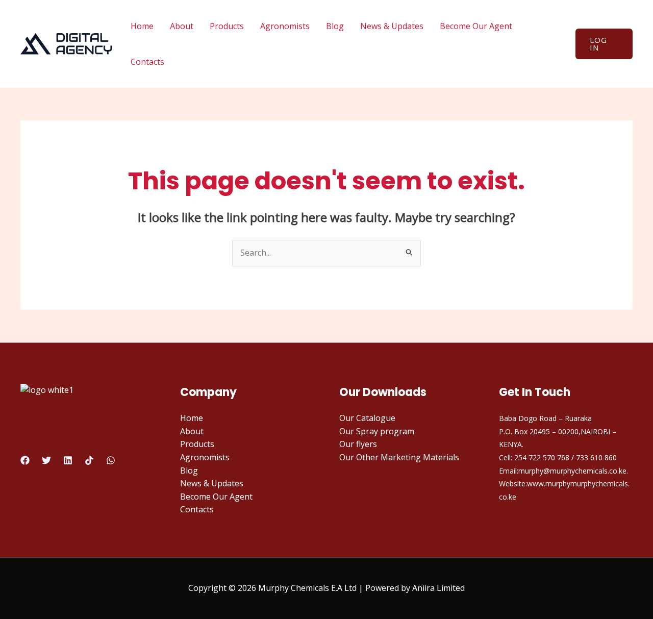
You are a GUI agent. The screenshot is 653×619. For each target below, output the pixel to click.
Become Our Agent (476, 26)
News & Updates (391, 26)
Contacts (147, 61)
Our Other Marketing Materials (399, 457)
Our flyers (358, 444)
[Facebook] (25, 460)
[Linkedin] (67, 460)
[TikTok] (89, 460)
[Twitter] (46, 460)
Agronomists (285, 26)
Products (227, 26)
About (181, 26)
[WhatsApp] (110, 460)
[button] (604, 44)
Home (142, 26)
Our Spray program (376, 431)
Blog (335, 26)
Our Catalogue (367, 418)
